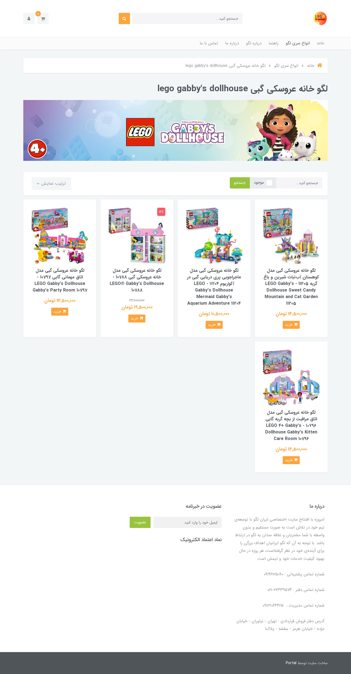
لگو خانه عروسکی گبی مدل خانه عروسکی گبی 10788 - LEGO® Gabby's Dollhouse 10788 (137, 280)
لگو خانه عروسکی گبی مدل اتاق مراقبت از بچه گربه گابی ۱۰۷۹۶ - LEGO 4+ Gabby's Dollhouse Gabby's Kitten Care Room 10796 (291, 425)
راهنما (274, 43)
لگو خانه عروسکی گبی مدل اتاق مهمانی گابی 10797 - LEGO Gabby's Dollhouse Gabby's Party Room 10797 (60, 280)
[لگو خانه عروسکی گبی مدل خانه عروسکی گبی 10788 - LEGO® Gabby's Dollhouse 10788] (137, 235)
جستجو (240, 183)
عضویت (140, 522)
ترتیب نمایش (53, 183)
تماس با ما (209, 43)
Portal (291, 663)
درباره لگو (254, 43)
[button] (43, 18)
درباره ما (232, 43)
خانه (320, 43)
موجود (259, 182)
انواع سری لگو (298, 43)
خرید (289, 325)
